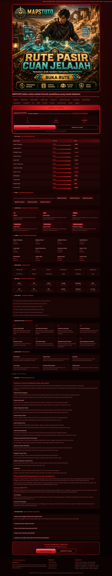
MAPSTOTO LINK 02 (74, 198)
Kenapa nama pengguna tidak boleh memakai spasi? (28, 516)
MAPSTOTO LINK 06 (45, 202)
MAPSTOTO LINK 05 (32, 202)
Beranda (14, 374)
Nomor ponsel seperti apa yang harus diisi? (25, 528)
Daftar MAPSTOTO (53, 566)
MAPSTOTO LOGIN (77, 127)
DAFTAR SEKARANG (34, 127)
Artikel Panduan (52, 562)
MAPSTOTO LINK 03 (87, 198)
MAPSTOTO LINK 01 (62, 198)
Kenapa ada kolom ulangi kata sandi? (24, 523)
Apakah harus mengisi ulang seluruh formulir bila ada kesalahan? (31, 537)
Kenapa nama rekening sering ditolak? (24, 533)
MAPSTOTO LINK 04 (19, 202)
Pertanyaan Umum (53, 564)
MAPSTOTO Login (53, 568)
